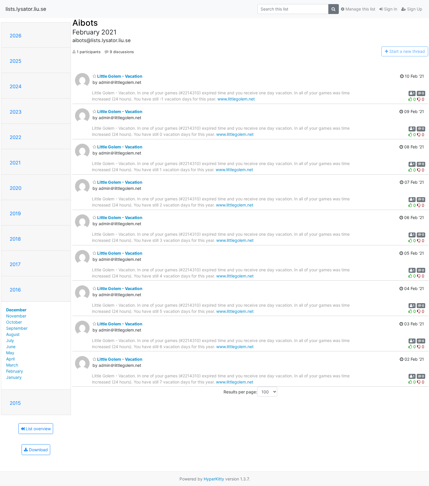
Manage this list (359, 8)
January (14, 377)
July (10, 340)
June (10, 346)
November (16, 315)
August (13, 334)
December (16, 309)
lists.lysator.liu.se (26, 9)
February (14, 371)
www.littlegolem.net (236, 98)
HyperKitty (214, 478)
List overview (38, 428)
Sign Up (414, 8)
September (16, 328)
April (10, 358)
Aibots (85, 23)
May (10, 352)
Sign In (390, 8)
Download (38, 449)
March (12, 364)
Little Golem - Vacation (119, 76)
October (14, 322)
